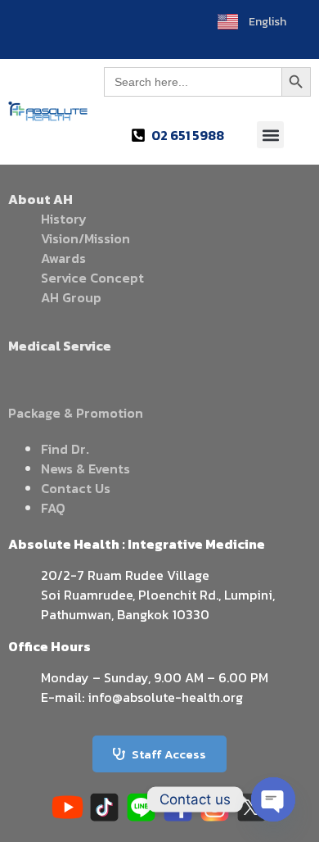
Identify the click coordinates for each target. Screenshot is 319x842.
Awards (63, 258)
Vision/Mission (85, 238)
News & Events (85, 468)
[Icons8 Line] (141, 807)
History (64, 219)
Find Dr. (65, 449)
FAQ (53, 508)
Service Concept (92, 277)
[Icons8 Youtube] (67, 807)
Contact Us (75, 488)
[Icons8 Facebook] (178, 807)
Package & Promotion (75, 413)
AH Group (71, 297)
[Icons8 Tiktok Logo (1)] (104, 807)
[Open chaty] (273, 799)
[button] (270, 134)
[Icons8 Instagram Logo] (214, 807)
